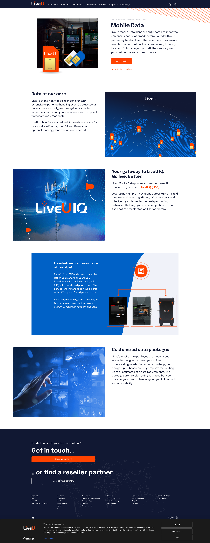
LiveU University (113, 501)
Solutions (60, 496)
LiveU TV (85, 503)
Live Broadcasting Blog (91, 498)
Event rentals (162, 498)
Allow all (177, 525)
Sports (59, 501)
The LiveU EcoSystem (40, 503)
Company (135, 496)
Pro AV (59, 506)
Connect (130, 20)
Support (110, 496)
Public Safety (62, 503)
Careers (135, 503)
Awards (135, 501)
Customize (176, 531)
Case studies (87, 501)
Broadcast (61, 498)
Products (121, 20)
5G (58, 508)
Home (113, 20)
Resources (86, 496)
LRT (33, 498)
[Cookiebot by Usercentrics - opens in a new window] (29, 538)
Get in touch (121, 61)
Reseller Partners (163, 496)
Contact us (111, 498)
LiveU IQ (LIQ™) (150, 187)
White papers (87, 506)
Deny (177, 538)
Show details (48, 538)
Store (159, 501)
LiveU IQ (34, 501)
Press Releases (138, 498)
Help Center (111, 503)
